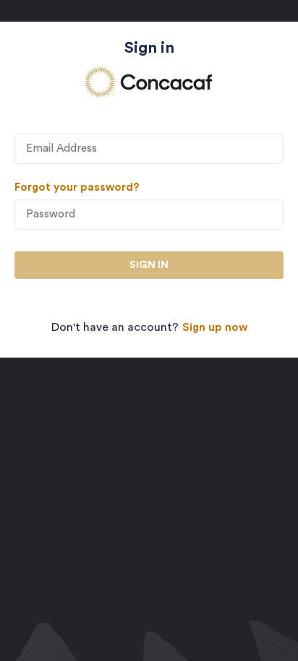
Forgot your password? (77, 187)
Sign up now (214, 327)
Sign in (149, 265)
